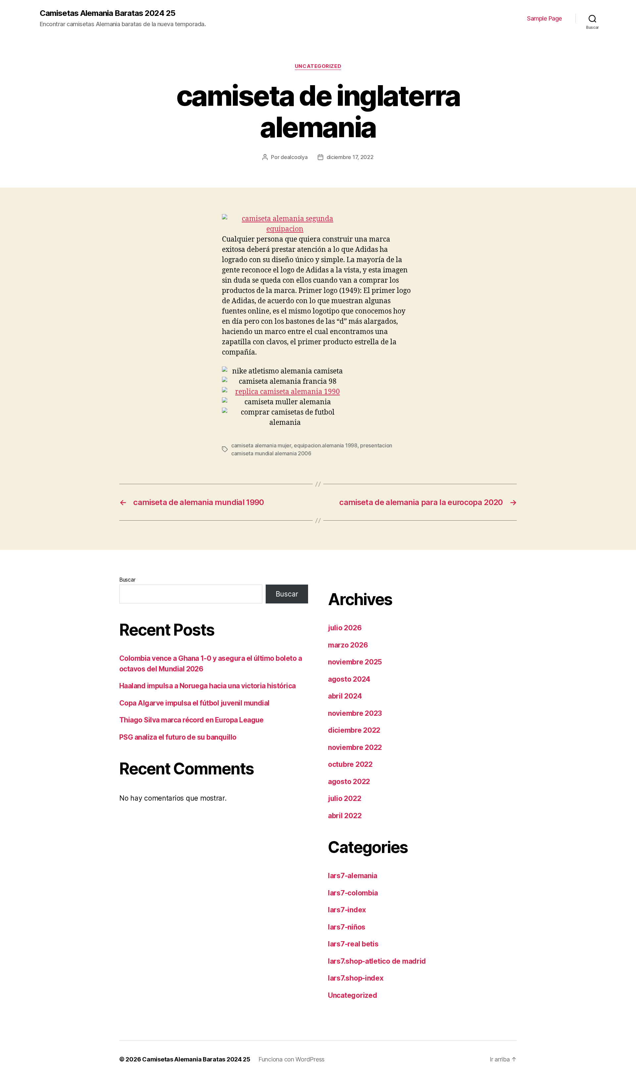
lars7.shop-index (356, 978)
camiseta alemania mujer (261, 445)
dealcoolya (294, 157)
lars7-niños (346, 927)
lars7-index (347, 910)
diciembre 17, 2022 (350, 157)
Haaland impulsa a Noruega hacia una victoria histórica (207, 686)
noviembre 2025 (355, 662)
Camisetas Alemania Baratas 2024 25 (107, 13)
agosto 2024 (349, 679)
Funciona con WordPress (291, 1059)
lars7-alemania (352, 876)
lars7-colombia (353, 893)
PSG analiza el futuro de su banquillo (178, 737)
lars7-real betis (353, 944)
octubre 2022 (350, 764)
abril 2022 (344, 816)
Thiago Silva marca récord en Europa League (191, 720)
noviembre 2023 (355, 713)
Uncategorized (318, 66)
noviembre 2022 (355, 747)
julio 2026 (344, 628)
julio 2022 (344, 798)
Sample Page (544, 18)
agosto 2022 (349, 781)
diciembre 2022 (354, 730)
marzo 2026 (348, 645)
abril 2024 (345, 696)
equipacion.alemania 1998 (325, 445)
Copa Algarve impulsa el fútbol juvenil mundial (194, 703)
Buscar (127, 579)
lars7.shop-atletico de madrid (377, 961)
